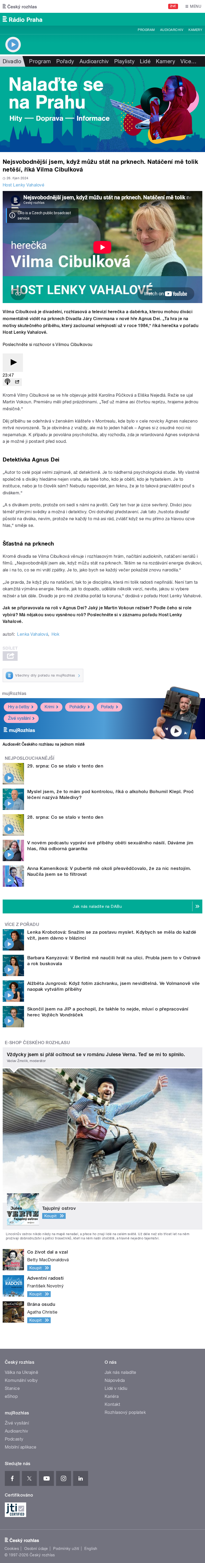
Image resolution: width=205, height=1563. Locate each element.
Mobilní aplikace (21, 1447)
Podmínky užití (66, 1548)
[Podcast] (7, 382)
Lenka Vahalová (32, 634)
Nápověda (115, 1380)
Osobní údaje (36, 1548)
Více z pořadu (22, 924)
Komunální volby (21, 1380)
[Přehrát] (13, 362)
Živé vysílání (19, 718)
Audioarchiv (171, 30)
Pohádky (77, 706)
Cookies (12, 1548)
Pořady (65, 61)
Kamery (195, 30)
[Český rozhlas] (20, 6)
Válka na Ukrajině (21, 1372)
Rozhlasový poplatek (125, 1412)
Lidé (145, 61)
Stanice (12, 1388)
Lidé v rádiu (116, 1388)
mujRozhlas (14, 693)
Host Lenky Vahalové (23, 185)
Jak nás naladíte (120, 1372)
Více (188, 61)
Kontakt (112, 1404)
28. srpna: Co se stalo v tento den (65, 817)
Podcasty (14, 1439)
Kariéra (112, 1396)
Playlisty (124, 61)
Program (146, 30)
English (90, 1548)
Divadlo (12, 61)
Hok (55, 634)
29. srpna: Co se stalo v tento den (65, 766)
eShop (11, 1396)
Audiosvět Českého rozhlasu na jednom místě (44, 744)
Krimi (49, 706)
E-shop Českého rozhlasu (37, 1042)
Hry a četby (18, 706)
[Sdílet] (17, 382)
